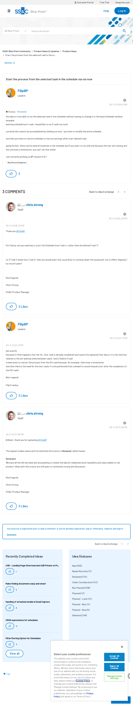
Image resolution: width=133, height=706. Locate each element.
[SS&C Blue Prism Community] (31, 10)
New (74, 565)
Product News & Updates (46, 51)
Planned (76, 593)
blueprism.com (122, 2)
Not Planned (78, 587)
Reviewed (21, 111)
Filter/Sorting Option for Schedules (23, 638)
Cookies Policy (83, 680)
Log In (122, 10)
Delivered (76, 615)
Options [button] (8, 62)
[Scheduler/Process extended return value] (124, 191)
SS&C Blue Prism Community (16, 51)
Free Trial (104, 2)
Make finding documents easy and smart (26, 583)
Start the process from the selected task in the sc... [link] (30, 55)
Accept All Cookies (114, 657)
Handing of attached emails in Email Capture (28, 601)
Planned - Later (80, 598)
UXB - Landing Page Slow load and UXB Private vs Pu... (32, 565)
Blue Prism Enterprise (17, 162)
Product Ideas (70, 51)
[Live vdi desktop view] (119, 191)
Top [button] (8, 673)
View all (14, 653)
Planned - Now (79, 609)
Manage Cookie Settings (114, 677)
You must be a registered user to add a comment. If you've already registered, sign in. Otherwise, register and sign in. (65, 528)
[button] (11, 173)
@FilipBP (20, 231)
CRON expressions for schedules (22, 620)
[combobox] (79, 31)
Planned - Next (79, 604)
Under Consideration (82, 582)
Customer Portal (84, 2)
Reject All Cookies (114, 667)
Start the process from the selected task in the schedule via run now (49, 79)
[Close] (122, 646)
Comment (11, 534)
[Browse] (10, 10)
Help (106, 10)
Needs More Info (80, 571)
